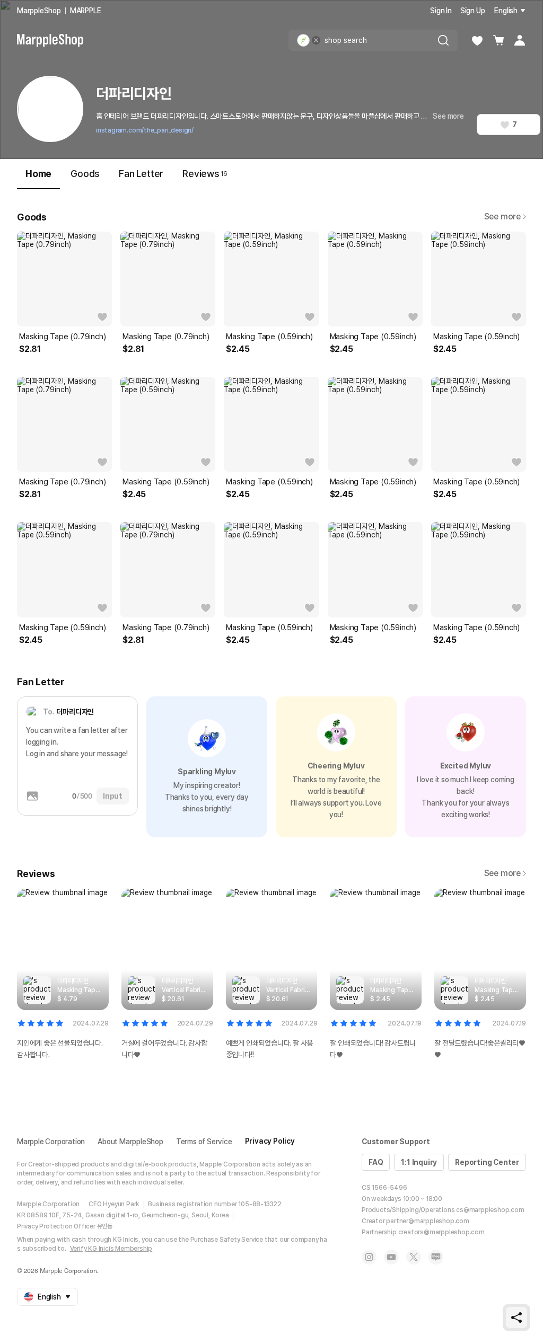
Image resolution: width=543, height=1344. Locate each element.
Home (38, 173)
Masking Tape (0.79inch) (62, 336)
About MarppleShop (130, 1141)
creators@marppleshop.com (441, 1232)
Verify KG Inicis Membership (111, 1248)
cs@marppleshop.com (490, 1210)
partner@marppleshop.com (427, 1221)
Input (112, 796)
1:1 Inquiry (419, 1162)
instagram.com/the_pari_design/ (145, 130)
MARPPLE (85, 10)
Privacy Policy (270, 1141)
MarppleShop (39, 10)
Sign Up (472, 10)
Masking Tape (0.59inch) (269, 336)
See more (448, 116)
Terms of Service (204, 1141)
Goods (85, 173)
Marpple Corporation (51, 1141)
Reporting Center (487, 1162)
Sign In (441, 10)
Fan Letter (141, 173)
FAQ (376, 1162)
